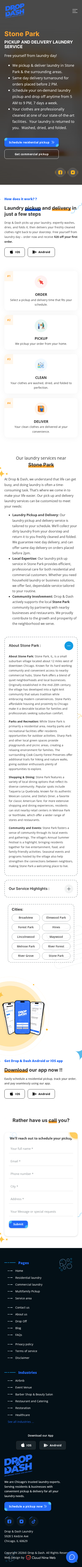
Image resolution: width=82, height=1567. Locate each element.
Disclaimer (22, 1358)
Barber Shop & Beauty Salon (34, 1394)
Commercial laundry (28, 1284)
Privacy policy (24, 1344)
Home (19, 1271)
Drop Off (21, 1321)
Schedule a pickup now (26, 1506)
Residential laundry (28, 1278)
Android (44, 252)
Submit (18, 1224)
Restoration (23, 1408)
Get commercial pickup (32, 154)
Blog (18, 1328)
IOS (17, 252)
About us (21, 1314)
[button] (41, 645)
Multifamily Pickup (27, 1291)
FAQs (18, 1335)
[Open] (75, 11)
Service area (23, 1298)
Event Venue (23, 1387)
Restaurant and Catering (31, 1401)
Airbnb (19, 1380)
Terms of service (26, 1351)
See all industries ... (21, 1422)
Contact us (22, 1307)
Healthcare (22, 1415)
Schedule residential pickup (29, 142)
